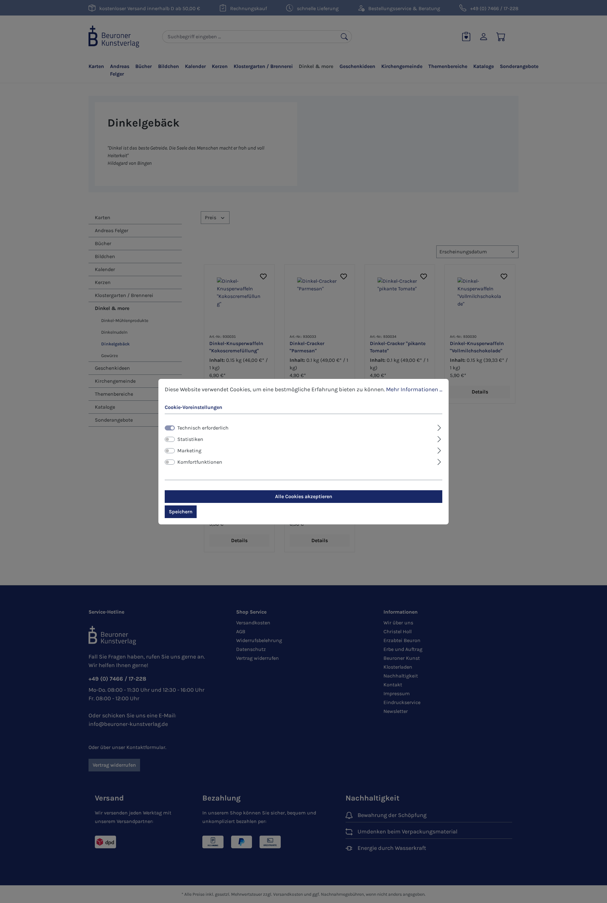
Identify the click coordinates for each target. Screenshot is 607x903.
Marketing (189, 451)
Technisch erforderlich (203, 428)
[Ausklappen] (439, 427)
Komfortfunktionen (199, 462)
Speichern (181, 512)
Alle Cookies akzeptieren (303, 496)
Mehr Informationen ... (414, 389)
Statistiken (190, 439)
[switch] (170, 439)
